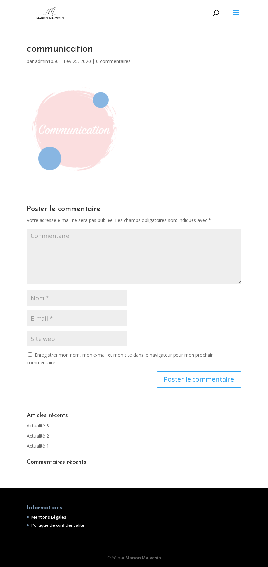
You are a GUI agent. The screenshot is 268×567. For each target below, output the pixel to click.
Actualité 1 (38, 446)
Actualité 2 (38, 436)
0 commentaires (113, 61)
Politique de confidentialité (57, 525)
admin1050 (47, 61)
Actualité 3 (38, 426)
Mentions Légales (48, 517)
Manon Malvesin (143, 557)
